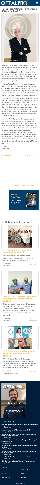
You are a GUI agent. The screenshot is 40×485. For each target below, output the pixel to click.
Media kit (23, 473)
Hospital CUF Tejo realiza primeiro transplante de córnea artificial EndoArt (20, 298)
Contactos (24, 477)
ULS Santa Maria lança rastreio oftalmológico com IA (18, 251)
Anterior (7, 155)
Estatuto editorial (26, 470)
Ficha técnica (5, 477)
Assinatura (4, 470)
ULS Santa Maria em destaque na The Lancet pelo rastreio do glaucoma (19, 353)
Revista (3, 473)
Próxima (31, 155)
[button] (37, 3)
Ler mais (33, 264)
